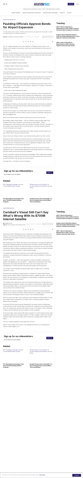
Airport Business (15, 12)
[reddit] (30, 41)
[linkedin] (26, 41)
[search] (7, 4)
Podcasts (62, 12)
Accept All (77, 475)
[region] (41, 475)
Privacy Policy (42, 474)
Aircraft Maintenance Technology (31, 12)
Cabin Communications (8, 208)
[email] (33, 41)
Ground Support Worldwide (50, 12)
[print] (52, 41)
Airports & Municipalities (9, 19)
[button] (4, 4)
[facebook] (23, 41)
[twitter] (28, 41)
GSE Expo (69, 12)
